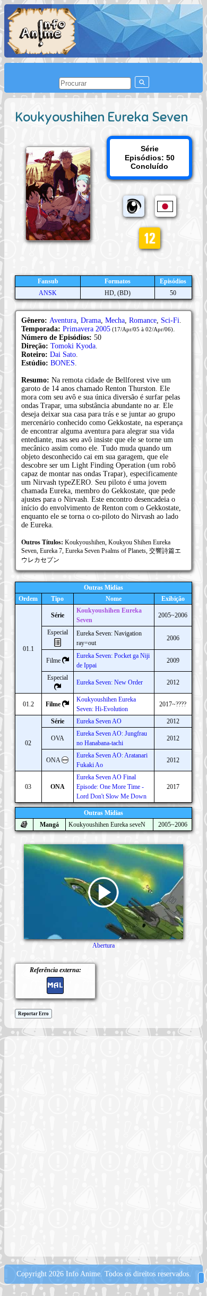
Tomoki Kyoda (73, 346)
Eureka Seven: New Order (109, 682)
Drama (91, 320)
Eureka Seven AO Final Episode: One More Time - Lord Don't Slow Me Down (111, 786)
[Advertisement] (103, 1145)
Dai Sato (63, 354)
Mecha (115, 320)
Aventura (62, 320)
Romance (143, 320)
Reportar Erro (33, 1013)
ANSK (48, 293)
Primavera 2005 (86, 329)
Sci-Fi (170, 320)
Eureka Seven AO (99, 721)
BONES (62, 363)
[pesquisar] (142, 82)
